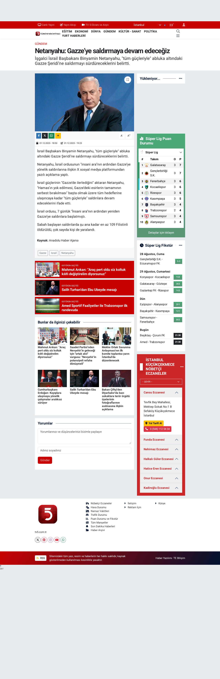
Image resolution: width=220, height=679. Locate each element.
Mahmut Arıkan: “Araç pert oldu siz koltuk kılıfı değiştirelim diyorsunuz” (51, 352)
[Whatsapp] (63, 540)
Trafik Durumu (99, 514)
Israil (54, 253)
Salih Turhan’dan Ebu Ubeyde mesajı (83, 391)
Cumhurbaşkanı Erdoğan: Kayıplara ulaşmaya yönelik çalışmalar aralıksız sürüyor (50, 396)
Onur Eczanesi (153, 478)
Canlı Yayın (48, 24)
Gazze (42, 253)
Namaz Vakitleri (100, 511)
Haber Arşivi (98, 530)
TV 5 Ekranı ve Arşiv (97, 24)
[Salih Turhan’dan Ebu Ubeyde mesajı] (84, 378)
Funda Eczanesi (154, 439)
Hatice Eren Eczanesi (158, 468)
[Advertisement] (163, 107)
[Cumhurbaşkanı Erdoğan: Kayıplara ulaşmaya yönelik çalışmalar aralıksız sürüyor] (52, 378)
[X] (38, 540)
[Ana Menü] (178, 36)
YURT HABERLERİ (74, 35)
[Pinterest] (44, 540)
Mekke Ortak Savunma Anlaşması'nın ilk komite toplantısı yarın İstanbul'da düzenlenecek (116, 354)
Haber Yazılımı (164, 558)
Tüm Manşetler (99, 522)
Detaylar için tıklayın (161, 232)
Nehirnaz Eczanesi (156, 449)
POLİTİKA (150, 31)
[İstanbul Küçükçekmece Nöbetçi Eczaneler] (182, 366)
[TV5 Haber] (48, 33)
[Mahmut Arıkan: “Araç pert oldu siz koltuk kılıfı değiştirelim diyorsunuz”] (52, 336)
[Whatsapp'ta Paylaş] (51, 136)
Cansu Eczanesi (154, 392)
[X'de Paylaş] (45, 136)
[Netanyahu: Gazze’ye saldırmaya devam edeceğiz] (84, 102)
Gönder (45, 460)
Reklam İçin (134, 507)
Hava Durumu (98, 507)
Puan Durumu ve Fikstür (104, 518)
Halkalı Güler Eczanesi (159, 459)
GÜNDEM (109, 31)
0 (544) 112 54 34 (159, 428)
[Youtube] (57, 540)
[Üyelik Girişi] (182, 25)
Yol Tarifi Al (155, 423)
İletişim (132, 503)
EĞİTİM (67, 31)
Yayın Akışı (69, 24)
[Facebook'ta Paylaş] (38, 136)
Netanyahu (67, 253)
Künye (161, 503)
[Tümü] (180, 78)
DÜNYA (96, 31)
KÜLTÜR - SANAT (130, 31)
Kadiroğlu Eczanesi (156, 487)
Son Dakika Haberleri (103, 526)
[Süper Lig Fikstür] (180, 245)
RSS (42, 558)
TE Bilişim (179, 558)
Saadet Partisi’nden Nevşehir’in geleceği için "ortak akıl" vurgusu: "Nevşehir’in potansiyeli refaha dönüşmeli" (83, 355)
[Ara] (178, 31)
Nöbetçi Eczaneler (101, 503)
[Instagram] (50, 540)
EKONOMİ (81, 31)
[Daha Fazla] (58, 136)
